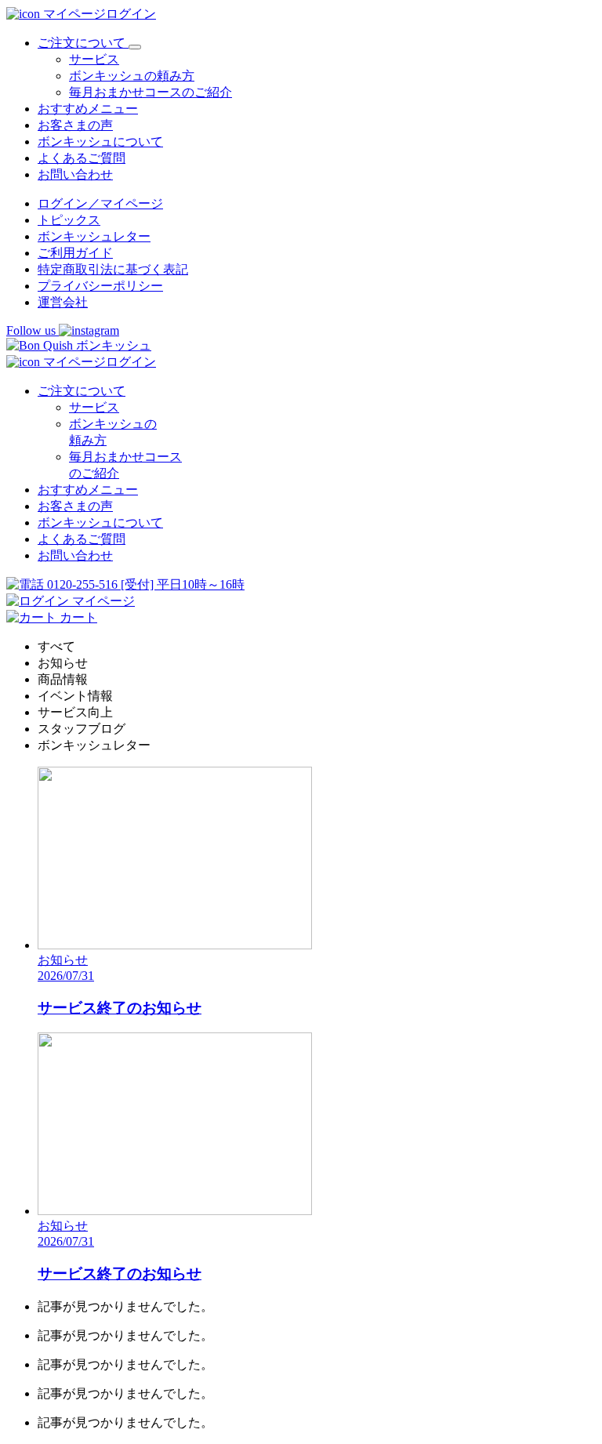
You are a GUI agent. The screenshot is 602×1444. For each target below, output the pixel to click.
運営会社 (63, 302)
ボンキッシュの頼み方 (131, 75)
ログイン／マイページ (100, 203)
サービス (94, 59)
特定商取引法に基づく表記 (113, 269)
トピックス (69, 220)
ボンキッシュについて (100, 141)
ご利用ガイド (75, 252)
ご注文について (81, 390)
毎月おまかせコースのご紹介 (150, 92)
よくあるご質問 (81, 158)
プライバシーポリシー (100, 285)
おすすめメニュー (88, 108)
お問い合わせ (75, 174)
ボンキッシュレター (94, 236)
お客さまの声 (75, 125)
